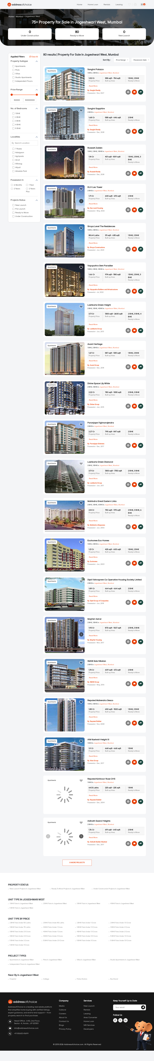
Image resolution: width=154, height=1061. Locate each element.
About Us (63, 1017)
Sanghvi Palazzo (95, 69)
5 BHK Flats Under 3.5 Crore (120, 940)
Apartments (52, 71)
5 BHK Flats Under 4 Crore (19, 945)
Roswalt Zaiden (94, 148)
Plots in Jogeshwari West (52, 960)
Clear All (34, 57)
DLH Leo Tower (94, 187)
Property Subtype (19, 61)
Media (61, 1006)
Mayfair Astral (94, 619)
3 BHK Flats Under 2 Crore (120, 927)
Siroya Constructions (97, 247)
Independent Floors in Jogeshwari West (25, 964)
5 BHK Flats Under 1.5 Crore (120, 936)
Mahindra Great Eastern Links (101, 501)
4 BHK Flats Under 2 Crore (120, 932)
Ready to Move (77, 33)
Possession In (17, 180)
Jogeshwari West (105, 73)
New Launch (124, 33)
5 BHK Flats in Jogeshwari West (21, 908)
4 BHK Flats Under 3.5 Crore (87, 936)
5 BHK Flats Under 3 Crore (86, 940)
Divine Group (94, 404)
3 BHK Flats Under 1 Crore (52, 927)
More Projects (78, 862)
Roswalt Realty (95, 172)
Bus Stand (114, 979)
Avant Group (94, 365)
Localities (15, 137)
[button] (81, 201)
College (46, 979)
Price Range (16, 90)
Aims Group (94, 760)
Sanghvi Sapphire (96, 109)
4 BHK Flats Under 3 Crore (53, 936)
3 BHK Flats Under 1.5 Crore (87, 927)
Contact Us (64, 1021)
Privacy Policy (65, 1029)
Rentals (107, 5)
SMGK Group (94, 682)
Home (79, 5)
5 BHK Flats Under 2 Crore (19, 940)
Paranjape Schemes (97, 444)
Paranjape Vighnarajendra (100, 423)
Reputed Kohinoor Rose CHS (101, 779)
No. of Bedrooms (19, 108)
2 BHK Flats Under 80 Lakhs (53, 923)
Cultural (62, 1010)
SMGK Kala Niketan (96, 661)
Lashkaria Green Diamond (100, 462)
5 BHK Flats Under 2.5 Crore (53, 940)
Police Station (82, 979)
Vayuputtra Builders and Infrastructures (104, 289)
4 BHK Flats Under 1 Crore (52, 932)
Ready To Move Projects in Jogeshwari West (68, 889)
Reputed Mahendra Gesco (100, 700)
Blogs (61, 1025)
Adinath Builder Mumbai (98, 842)
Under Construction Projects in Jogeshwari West (111, 889)
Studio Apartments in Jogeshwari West (125, 960)
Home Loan (93, 5)
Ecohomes (93, 561)
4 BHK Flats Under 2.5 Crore (20, 936)
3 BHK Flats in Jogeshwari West (88, 903)
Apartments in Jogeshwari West (22, 960)
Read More (93, 86)
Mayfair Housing (96, 640)
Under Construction (30, 33)
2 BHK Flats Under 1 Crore (86, 923)
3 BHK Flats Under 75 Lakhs (20, 927)
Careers (62, 1014)
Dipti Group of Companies (99, 601)
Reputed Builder (96, 721)
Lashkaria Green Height (99, 305)
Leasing (119, 5)
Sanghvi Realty (95, 90)
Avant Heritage (94, 344)
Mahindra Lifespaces (97, 525)
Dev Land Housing (96, 208)
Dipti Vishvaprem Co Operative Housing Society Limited (114, 580)
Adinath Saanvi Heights (98, 821)
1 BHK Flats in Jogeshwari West (21, 903)
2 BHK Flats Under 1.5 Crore (120, 923)
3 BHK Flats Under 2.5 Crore (20, 932)
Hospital (13, 979)
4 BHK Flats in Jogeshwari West (122, 903)
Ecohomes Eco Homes (98, 541)
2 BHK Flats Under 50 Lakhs (20, 923)
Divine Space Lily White (98, 383)
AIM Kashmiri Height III (98, 740)
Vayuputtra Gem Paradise (100, 266)
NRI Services (89, 1025)
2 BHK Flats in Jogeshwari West (55, 903)
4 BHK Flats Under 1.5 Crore (87, 932)
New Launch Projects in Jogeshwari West (25, 889)
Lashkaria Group (96, 329)
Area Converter (90, 1017)
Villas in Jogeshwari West (86, 960)
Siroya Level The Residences (101, 226)
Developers (89, 1029)
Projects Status (18, 200)
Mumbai (19, 17)
